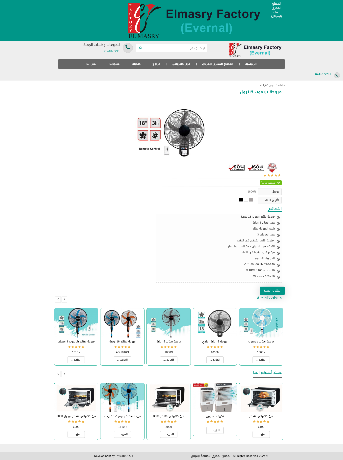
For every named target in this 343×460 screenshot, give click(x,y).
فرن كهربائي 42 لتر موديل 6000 (76, 416)
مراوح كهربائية (267, 85)
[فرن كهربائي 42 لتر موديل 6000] (76, 397)
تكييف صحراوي (215, 416)
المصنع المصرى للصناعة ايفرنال (211, 456)
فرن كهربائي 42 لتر (261, 416)
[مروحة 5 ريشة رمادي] (215, 322)
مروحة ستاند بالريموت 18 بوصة (122, 416)
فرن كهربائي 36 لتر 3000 (168, 416)
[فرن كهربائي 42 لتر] (261, 397)
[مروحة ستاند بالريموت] (261, 322)
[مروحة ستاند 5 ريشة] (169, 322)
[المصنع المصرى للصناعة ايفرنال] (196, 20)
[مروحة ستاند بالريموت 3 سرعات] (76, 322)
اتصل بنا (91, 64)
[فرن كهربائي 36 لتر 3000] (169, 397)
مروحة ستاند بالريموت (261, 341)
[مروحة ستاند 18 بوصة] (122, 322)
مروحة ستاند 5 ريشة (168, 341)
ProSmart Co (124, 456)
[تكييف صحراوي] (215, 397)
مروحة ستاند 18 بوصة (122, 341)
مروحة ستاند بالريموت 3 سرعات (76, 341)
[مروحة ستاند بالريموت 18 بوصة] (122, 397)
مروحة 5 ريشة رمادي (214, 341)
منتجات (280, 85)
